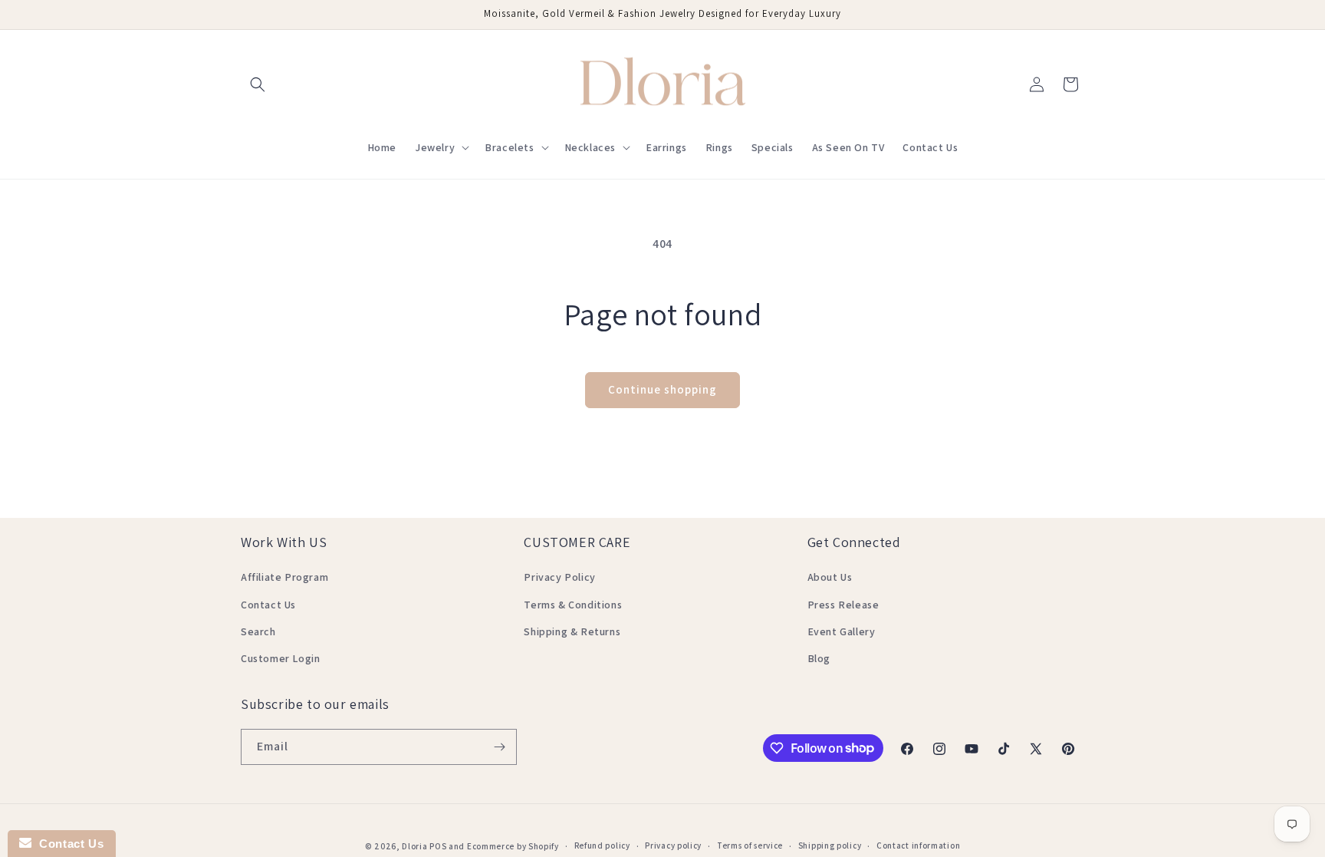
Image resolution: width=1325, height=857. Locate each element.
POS (437, 846)
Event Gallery (841, 631)
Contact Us (268, 604)
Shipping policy (830, 845)
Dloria (414, 846)
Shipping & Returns (572, 631)
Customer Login (280, 658)
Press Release (843, 604)
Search (258, 631)
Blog (818, 658)
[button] (258, 84)
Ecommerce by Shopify (513, 846)
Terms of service (750, 845)
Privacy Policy (559, 577)
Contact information (918, 845)
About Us (830, 577)
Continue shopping (662, 389)
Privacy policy (673, 845)
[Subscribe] (499, 747)
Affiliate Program (284, 577)
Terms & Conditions (573, 604)
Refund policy (602, 845)
